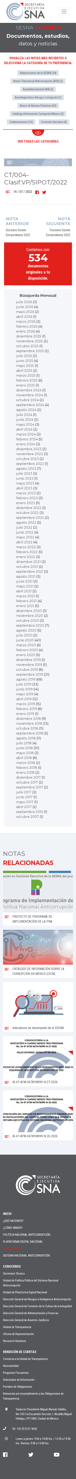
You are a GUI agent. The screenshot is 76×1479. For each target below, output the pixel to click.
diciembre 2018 (28, 719)
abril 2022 (24, 542)
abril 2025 (24, 371)
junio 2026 (24, 307)
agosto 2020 (26, 630)
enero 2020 (25, 655)
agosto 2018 (26, 738)
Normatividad (11, 1366)
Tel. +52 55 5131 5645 (24, 1429)
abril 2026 (24, 317)
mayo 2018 (25, 753)
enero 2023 (25, 503)
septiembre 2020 (30, 625)
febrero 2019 (26, 709)
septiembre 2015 (29, 812)
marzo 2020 (26, 645)
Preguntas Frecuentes (16, 1373)
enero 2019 (25, 714)
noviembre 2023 (29, 454)
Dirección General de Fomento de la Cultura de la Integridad (37, 1306)
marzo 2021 (25, 596)
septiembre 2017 (29, 787)
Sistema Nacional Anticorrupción (26, 1255)
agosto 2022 (26, 523)
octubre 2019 (27, 670)
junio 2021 (24, 581)
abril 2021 (24, 591)
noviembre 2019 (29, 665)
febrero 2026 (26, 326)
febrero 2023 (27, 498)
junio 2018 (24, 748)
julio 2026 (24, 302)
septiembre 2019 (29, 674)
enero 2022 (25, 557)
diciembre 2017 (28, 777)
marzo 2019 (25, 704)
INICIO (7, 1214)
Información (11, 1248)
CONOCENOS (12, 1266)
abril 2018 (24, 758)
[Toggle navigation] (64, 11)
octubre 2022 (27, 513)
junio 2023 (24, 478)
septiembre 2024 (30, 405)
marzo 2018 (25, 763)
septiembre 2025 (30, 351)
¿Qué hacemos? (13, 1221)
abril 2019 (24, 699)
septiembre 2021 (29, 572)
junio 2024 (24, 420)
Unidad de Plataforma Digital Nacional (25, 1292)
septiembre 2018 (29, 733)
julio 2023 (24, 474)
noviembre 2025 (29, 341)
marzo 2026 (25, 322)
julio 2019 (23, 684)
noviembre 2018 (29, 724)
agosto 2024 (26, 410)
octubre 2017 (27, 782)
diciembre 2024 (29, 390)
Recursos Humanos (14, 1341)
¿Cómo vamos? (13, 1228)
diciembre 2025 (28, 336)
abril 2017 (24, 807)
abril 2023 (24, 488)
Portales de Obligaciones (17, 1387)
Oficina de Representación (18, 1334)
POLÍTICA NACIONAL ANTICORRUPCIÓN (26, 1235)
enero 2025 (25, 385)
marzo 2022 (26, 547)
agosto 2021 (25, 576)
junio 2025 (24, 361)
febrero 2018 (26, 768)
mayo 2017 (24, 802)
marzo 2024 (26, 434)
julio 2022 (24, 527)
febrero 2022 (27, 552)
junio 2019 (24, 689)
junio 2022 (24, 532)
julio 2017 (23, 792)
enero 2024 (25, 444)
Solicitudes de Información (18, 1380)
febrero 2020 (27, 650)
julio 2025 (24, 356)
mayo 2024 (25, 424)
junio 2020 (25, 640)
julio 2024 (24, 415)
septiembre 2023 (30, 464)
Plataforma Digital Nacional (23, 1241)
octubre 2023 (27, 459)
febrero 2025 (26, 380)
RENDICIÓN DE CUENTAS (19, 1352)
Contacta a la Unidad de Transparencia (25, 1359)
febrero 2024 (27, 439)
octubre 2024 (27, 400)
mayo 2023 (25, 483)
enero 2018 (25, 773)
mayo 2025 (25, 366)
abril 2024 (24, 429)
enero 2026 (25, 331)
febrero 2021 (26, 601)
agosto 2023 (26, 469)
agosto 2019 (25, 679)
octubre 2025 (27, 346)
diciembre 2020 (29, 611)
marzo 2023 (26, 493)
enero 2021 (25, 606)
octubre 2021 (27, 567)
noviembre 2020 (29, 616)
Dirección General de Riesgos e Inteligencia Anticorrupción (37, 1299)
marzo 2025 (25, 375)
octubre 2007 (27, 817)
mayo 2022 (25, 537)
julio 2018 (24, 743)
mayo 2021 (24, 586)
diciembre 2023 (29, 449)
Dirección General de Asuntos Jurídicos (26, 1320)
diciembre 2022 (29, 508)
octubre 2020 (27, 621)
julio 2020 (24, 635)
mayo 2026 (25, 312)
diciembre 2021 (28, 562)
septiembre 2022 (30, 518)
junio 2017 (24, 797)
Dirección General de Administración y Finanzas (30, 1313)
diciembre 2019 (28, 660)
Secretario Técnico (14, 1273)
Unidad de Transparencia (17, 1327)
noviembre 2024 (29, 395)
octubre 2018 (27, 728)
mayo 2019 (24, 694)
